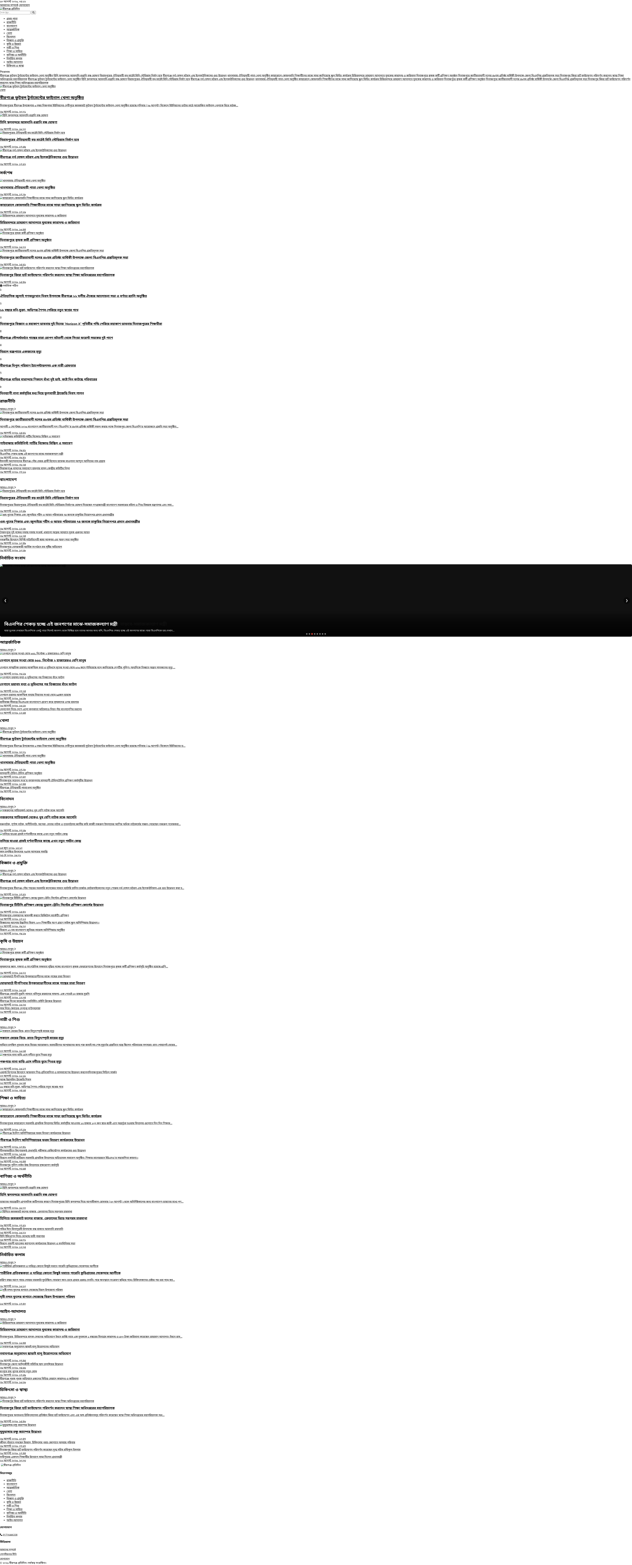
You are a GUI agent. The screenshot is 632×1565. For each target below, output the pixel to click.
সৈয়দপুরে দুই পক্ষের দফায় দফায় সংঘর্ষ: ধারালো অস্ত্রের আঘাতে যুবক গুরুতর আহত (45, 534)
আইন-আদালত (15, 62)
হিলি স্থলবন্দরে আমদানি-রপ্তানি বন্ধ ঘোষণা (76, 76)
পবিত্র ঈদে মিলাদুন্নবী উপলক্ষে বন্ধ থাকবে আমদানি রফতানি (31, 1231)
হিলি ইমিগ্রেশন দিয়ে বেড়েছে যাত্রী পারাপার (22, 1238)
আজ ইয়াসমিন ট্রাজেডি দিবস (15, 1081)
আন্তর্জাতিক (13, 30)
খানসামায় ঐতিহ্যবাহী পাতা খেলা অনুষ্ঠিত (249, 76)
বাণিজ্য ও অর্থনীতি (16, 55)
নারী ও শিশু (13, 48)
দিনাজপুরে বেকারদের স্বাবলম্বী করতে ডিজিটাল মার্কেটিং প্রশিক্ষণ (34, 917)
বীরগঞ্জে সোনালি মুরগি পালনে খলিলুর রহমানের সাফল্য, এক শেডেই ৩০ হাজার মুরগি (45, 996)
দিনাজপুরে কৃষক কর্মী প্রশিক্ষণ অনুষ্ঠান (437, 76)
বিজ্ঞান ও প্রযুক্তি (15, 40)
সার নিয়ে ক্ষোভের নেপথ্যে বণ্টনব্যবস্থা (20, 1010)
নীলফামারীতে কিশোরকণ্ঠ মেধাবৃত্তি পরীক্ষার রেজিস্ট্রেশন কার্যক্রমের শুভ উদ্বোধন (43, 1152)
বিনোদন (11, 37)
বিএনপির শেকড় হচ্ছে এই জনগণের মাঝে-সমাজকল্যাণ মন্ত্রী (31, 456)
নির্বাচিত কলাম (14, 59)
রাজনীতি (11, 22)
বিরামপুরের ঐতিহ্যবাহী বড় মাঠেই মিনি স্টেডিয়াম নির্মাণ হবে (131, 76)
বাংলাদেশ (12, 26)
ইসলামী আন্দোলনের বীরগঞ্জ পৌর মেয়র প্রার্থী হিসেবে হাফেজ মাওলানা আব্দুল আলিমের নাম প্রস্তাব (52, 463)
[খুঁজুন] (33, 12)
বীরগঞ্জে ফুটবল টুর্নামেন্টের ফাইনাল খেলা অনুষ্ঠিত (26, 76)
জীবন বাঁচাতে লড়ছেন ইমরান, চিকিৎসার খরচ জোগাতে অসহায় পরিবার (37, 1444)
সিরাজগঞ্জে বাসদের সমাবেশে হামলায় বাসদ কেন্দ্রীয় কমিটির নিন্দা (35, 470)
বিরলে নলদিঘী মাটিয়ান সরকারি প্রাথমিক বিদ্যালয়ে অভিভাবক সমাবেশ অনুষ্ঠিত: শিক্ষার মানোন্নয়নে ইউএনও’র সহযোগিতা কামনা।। (69, 1159)
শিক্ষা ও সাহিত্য (14, 51)
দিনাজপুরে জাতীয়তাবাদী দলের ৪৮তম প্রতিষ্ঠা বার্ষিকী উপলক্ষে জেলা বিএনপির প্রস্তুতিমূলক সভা (509, 76)
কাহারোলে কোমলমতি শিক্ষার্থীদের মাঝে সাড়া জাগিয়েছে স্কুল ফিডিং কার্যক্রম (311, 76)
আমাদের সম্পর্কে (9, 5)
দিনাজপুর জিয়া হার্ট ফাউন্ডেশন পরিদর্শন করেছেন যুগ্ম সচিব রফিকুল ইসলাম (40, 1451)
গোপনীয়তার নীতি (8, 1554)
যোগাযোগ (24, 5)
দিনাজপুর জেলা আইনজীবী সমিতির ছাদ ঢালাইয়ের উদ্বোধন (31, 1366)
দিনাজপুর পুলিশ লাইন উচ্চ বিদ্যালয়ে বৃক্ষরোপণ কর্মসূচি (29, 1167)
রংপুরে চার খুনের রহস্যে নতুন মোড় (18, 1373)
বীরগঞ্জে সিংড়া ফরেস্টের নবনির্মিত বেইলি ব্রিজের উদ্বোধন (30, 1003)
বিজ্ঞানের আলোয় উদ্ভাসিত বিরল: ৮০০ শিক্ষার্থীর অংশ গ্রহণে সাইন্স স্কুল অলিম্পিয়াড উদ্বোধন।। (49, 924)
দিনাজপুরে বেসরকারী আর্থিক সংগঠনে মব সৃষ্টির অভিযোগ (31, 548)
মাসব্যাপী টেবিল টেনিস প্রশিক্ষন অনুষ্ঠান (21, 775)
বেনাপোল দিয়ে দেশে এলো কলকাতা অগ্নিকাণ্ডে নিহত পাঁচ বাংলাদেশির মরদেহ (41, 711)
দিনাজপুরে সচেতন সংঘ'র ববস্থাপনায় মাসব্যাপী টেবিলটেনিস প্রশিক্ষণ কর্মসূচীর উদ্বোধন (46, 782)
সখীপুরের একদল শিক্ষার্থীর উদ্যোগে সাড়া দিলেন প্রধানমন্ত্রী (31, 1459)
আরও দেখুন (7, 409)
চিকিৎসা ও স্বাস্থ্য (15, 66)
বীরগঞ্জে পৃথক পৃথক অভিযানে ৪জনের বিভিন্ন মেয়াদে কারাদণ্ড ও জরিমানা (39, 1380)
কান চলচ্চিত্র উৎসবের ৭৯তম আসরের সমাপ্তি (24, 853)
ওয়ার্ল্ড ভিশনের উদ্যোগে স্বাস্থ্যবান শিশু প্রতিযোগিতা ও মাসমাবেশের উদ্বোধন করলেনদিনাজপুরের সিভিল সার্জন (58, 1074)
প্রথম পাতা (12, 19)
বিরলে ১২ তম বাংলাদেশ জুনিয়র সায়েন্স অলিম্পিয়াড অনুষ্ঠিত (32, 932)
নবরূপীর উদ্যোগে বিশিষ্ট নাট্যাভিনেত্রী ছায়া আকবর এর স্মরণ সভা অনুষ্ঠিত (39, 541)
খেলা (9, 33)
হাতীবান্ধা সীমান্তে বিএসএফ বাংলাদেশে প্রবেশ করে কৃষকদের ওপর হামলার (39, 704)
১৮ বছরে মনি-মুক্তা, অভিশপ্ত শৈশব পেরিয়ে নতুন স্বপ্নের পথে (31, 1088)
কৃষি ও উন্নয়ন (14, 44)
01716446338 (10, 1535)
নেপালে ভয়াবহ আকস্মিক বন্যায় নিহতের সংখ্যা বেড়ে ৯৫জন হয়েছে (35, 696)
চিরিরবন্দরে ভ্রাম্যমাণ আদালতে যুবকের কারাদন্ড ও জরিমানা (384, 76)
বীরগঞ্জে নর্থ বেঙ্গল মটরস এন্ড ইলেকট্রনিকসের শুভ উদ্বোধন (195, 76)
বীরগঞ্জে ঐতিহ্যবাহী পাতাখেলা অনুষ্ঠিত (20, 789)
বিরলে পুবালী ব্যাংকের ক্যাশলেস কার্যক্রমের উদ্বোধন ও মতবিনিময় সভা (37, 1245)
